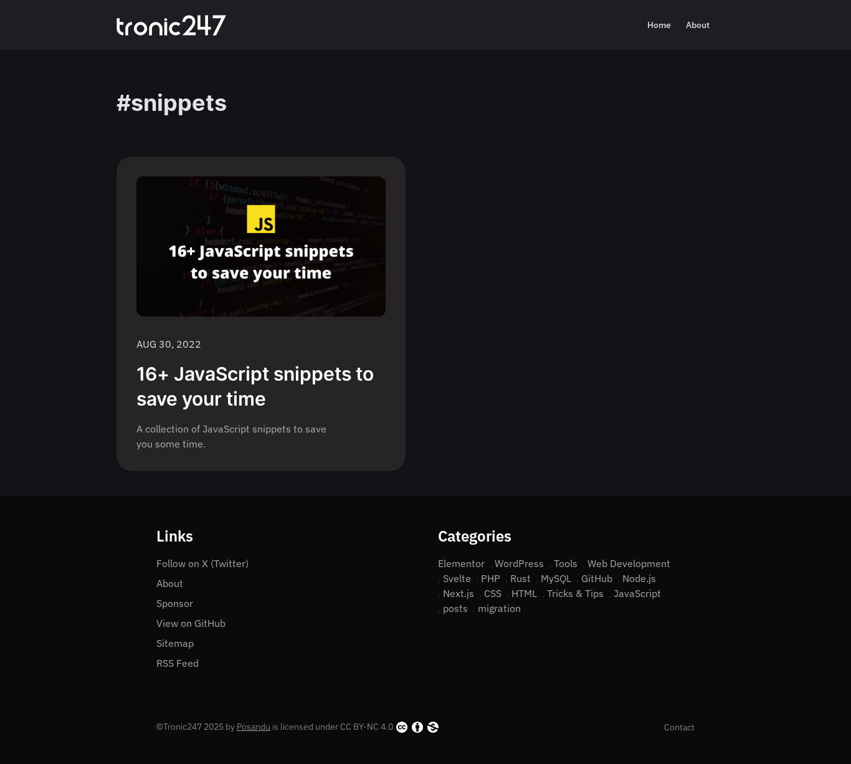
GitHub (596, 578)
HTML (524, 593)
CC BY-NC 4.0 (366, 726)
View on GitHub (191, 623)
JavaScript (637, 593)
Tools (566, 563)
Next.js (458, 593)
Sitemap (175, 643)
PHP (490, 578)
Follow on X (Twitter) (202, 563)
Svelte (457, 578)
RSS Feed (177, 663)
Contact (679, 727)
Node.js (639, 578)
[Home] (171, 25)
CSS (493, 593)
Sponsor (174, 603)
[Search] (730, 25)
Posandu (253, 726)
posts (455, 608)
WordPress (519, 563)
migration (499, 608)
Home (659, 25)
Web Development (628, 563)
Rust (520, 578)
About (698, 25)
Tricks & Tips (575, 593)
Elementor (461, 563)
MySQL (556, 578)
